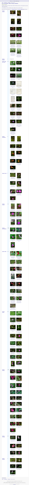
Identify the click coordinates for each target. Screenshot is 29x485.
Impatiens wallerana (3, 370)
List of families (5, 2)
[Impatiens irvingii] (12, 174)
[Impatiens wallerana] (12, 371)
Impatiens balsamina (3, 59)
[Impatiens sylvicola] (12, 313)
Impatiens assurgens (3, 11)
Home (2, 2)
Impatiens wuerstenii (3, 436)
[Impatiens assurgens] (12, 12)
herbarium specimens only (21, 9)
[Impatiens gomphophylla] (13, 138)
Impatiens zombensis (3, 459)
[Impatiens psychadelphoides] (12, 229)
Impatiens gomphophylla (4, 137)
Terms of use (14, 484)
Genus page (9, 2)
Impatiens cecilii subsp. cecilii (4, 62)
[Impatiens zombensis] (12, 459)
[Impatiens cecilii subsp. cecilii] (19, 62)
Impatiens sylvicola (3, 312)
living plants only (14, 9)
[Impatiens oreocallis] (13, 206)
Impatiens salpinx (4, 251)
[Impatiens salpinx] (12, 253)
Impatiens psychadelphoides (4, 228)
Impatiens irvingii (4, 173)
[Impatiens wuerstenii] (12, 437)
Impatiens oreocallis (3, 204)
